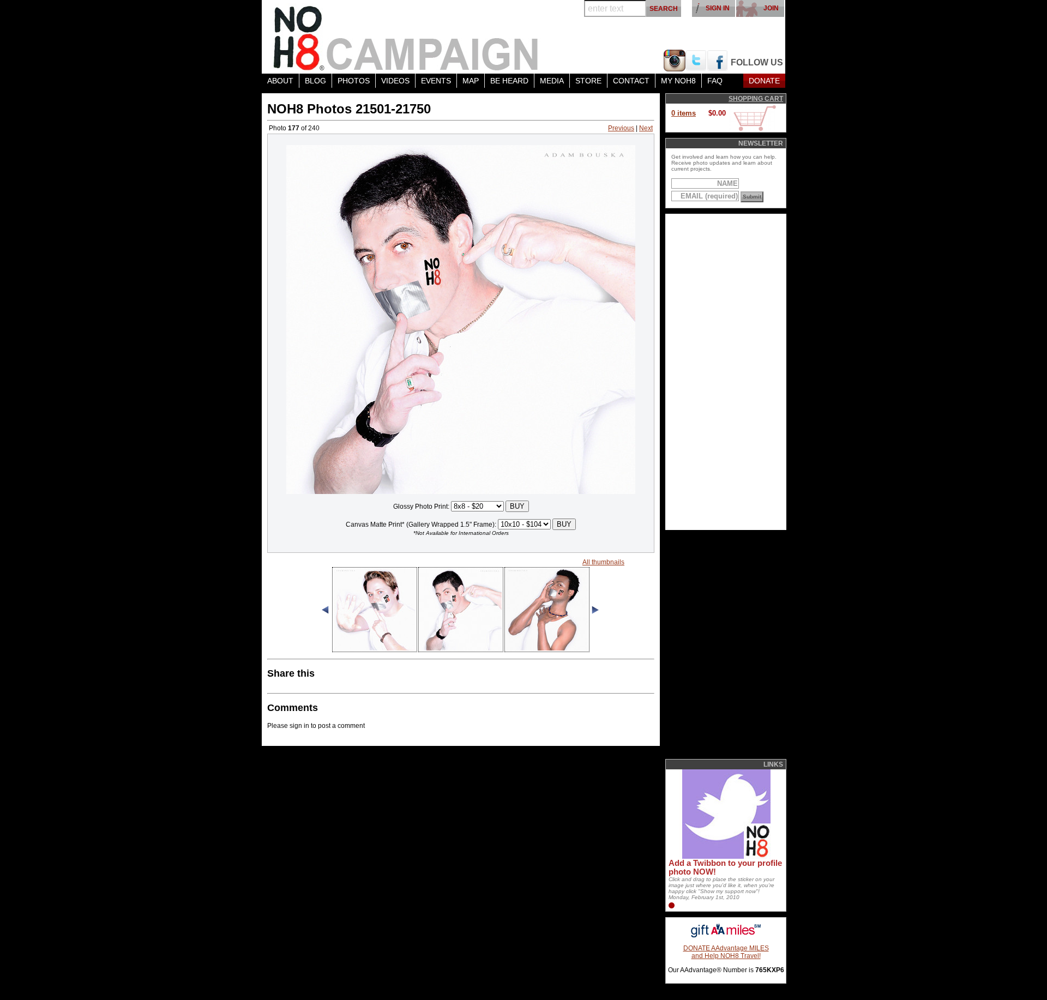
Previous (621, 128)
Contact (631, 80)
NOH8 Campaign (406, 37)
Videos (395, 80)
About (280, 80)
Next (646, 128)
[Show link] (725, 856)
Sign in (718, 8)
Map (470, 80)
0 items (683, 113)
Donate (764, 80)
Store (588, 80)
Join (771, 8)
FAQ (715, 80)
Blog (315, 80)
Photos (354, 80)
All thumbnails (603, 562)
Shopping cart (756, 99)
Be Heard (509, 80)
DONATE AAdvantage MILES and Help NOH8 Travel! (726, 952)
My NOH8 (678, 80)
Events (436, 80)
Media (552, 80)
